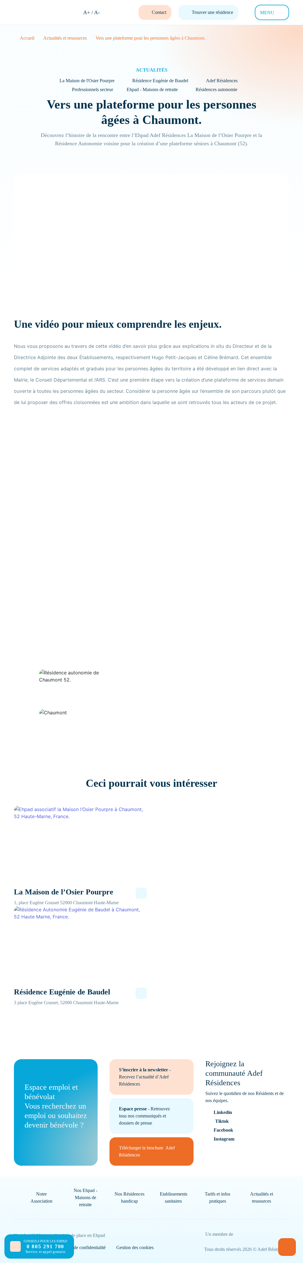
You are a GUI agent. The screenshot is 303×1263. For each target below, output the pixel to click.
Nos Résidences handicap (129, 1197)
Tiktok (222, 1121)
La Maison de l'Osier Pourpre (87, 80)
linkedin (223, 1112)
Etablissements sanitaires (173, 1197)
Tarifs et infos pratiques (217, 1197)
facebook (223, 1130)
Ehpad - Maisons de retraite (152, 89)
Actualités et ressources (261, 1197)
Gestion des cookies (135, 1247)
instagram (224, 1138)
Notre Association (41, 1197)
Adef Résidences (222, 80)
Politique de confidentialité (81, 1247)
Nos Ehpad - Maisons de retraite (85, 1197)
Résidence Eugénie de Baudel (160, 80)
